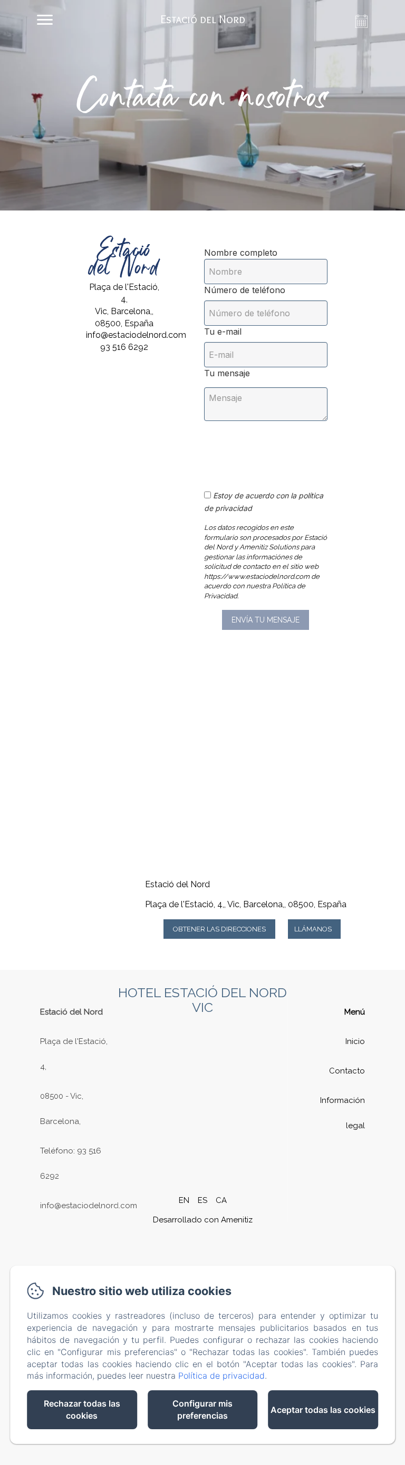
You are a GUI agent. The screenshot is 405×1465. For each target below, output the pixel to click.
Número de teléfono (244, 290)
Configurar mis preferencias (202, 1409)
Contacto (347, 1071)
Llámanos (313, 929)
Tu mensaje (227, 373)
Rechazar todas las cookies (82, 1409)
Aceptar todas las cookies (323, 1409)
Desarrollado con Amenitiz (203, 1220)
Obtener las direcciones (219, 929)
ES (202, 1200)
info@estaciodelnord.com (88, 1205)
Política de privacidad (221, 1375)
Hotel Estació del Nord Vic (202, 1000)
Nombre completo (240, 252)
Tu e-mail (223, 331)
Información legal (342, 1113)
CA (221, 1200)
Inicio (355, 1041)
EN (184, 1200)
